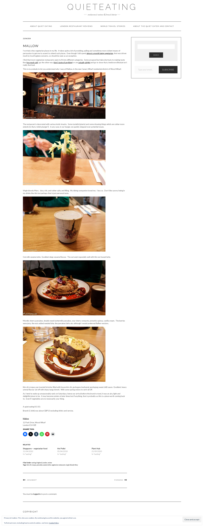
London (44, 463)
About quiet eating (41, 26)
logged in (37, 494)
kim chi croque (31, 465)
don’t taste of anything (63, 62)
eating (34, 463)
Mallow (26, 418)
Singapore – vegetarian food (35, 448)
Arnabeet (32, 480)
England (39, 463)
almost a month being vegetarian (100, 53)
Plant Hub (96, 448)
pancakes (40, 465)
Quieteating (102, 7)
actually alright (84, 62)
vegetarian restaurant (58, 465)
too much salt (32, 62)
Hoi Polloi (61, 448)
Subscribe (168, 69)
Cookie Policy (54, 523)
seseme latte (47, 465)
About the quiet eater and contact (153, 26)
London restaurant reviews (76, 26)
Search (156, 55)
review (50, 463)
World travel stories (112, 26)
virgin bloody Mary (72, 465)
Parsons (118, 480)
